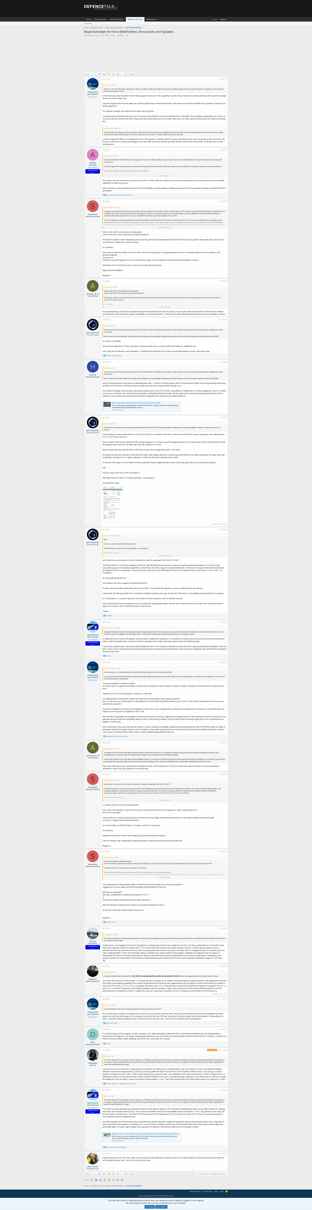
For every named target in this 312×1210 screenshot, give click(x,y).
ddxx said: (107, 1056)
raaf (126, 35)
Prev (87, 74)
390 (113, 74)
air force (112, 35)
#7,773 (224, 851)
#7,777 (224, 1029)
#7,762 (224, 150)
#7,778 (224, 1050)
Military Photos (116, 19)
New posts (88, 23)
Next (131, 74)
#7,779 (224, 1090)
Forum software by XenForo (156, 1196)
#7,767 (224, 418)
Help (216, 1191)
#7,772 (224, 774)
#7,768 (224, 530)
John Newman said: (111, 536)
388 (104, 74)
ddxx (92, 1042)
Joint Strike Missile (128, 985)
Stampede (92, 214)
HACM (223, 985)
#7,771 (224, 743)
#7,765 (224, 320)
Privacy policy (207, 1191)
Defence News (101, 19)
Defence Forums (135, 19)
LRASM (161, 985)
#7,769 (224, 622)
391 (118, 74)
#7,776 (224, 999)
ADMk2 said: (108, 326)
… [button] (95, 74)
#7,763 (224, 201)
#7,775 (224, 966)
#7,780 (224, 1154)
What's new (151, 19)
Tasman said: (108, 972)
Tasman (92, 941)
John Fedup (93, 1166)
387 (99, 74)
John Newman (92, 332)
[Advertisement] (156, 55)
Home (88, 19)
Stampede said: (109, 287)
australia (120, 35)
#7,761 (224, 79)
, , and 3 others (121, 1084)
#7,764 (224, 281)
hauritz (92, 375)
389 (108, 74)
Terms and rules (195, 1191)
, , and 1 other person (119, 195)
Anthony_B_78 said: (111, 128)
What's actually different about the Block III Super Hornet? (136, 403)
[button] (125, 19)
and (113, 356)
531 (126, 74)
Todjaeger (89, 35)
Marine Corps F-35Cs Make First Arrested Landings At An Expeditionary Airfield (145, 1133)
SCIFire (109, 988)
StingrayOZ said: (110, 156)
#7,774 (224, 928)
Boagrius (93, 979)
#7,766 (224, 362)
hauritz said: (108, 85)
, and (117, 736)
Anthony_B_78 (92, 294)
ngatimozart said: (110, 207)
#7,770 (224, 662)
